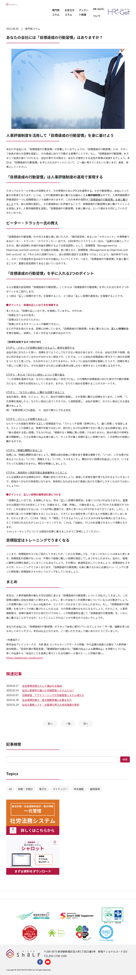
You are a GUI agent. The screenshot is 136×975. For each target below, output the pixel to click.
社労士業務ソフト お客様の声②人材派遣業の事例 (50, 704)
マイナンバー (60, 789)
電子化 (43, 789)
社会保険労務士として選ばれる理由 (42, 685)
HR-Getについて (98, 12)
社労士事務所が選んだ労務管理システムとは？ (48, 690)
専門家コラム (56, 12)
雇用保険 (95, 789)
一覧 (68, 723)
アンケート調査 (84, 12)
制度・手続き (25, 789)
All (10, 789)
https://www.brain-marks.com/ (24, 657)
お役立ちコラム (70, 12)
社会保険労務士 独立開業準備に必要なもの (47, 700)
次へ (85, 723)
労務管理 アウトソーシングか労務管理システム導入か (53, 695)
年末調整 (79, 789)
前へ (50, 723)
